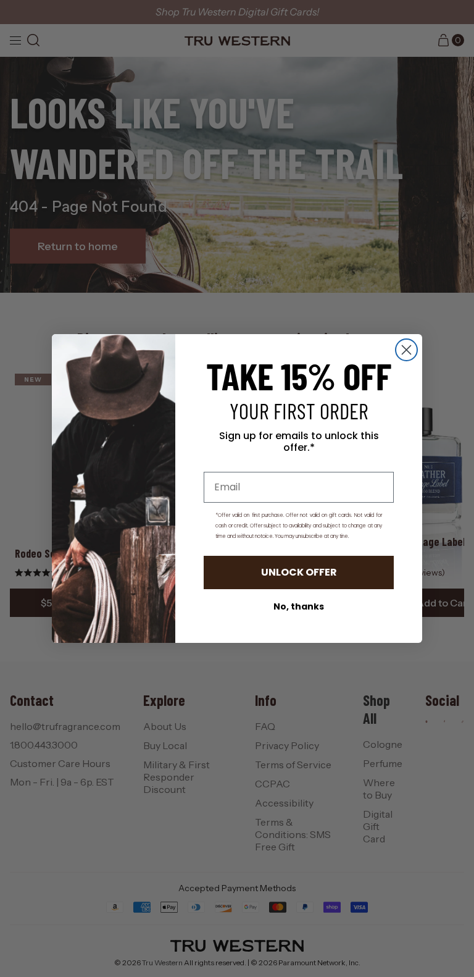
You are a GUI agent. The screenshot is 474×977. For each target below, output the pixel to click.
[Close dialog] (406, 350)
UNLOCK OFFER (299, 572)
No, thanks (298, 606)
